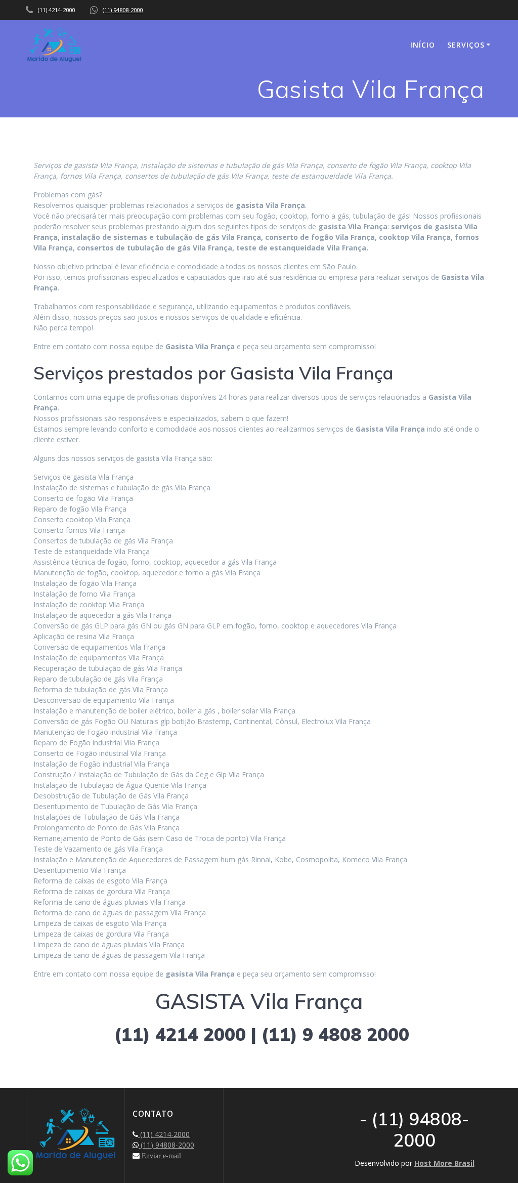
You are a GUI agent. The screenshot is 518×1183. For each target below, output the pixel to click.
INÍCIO (422, 45)
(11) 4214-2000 (164, 1134)
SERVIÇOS (466, 45)
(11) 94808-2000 (123, 10)
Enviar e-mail (160, 1155)
